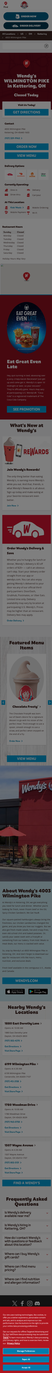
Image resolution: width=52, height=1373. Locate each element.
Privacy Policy (13, 1343)
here (6, 1337)
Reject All (26, 1359)
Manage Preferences (26, 1351)
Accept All (26, 1367)
